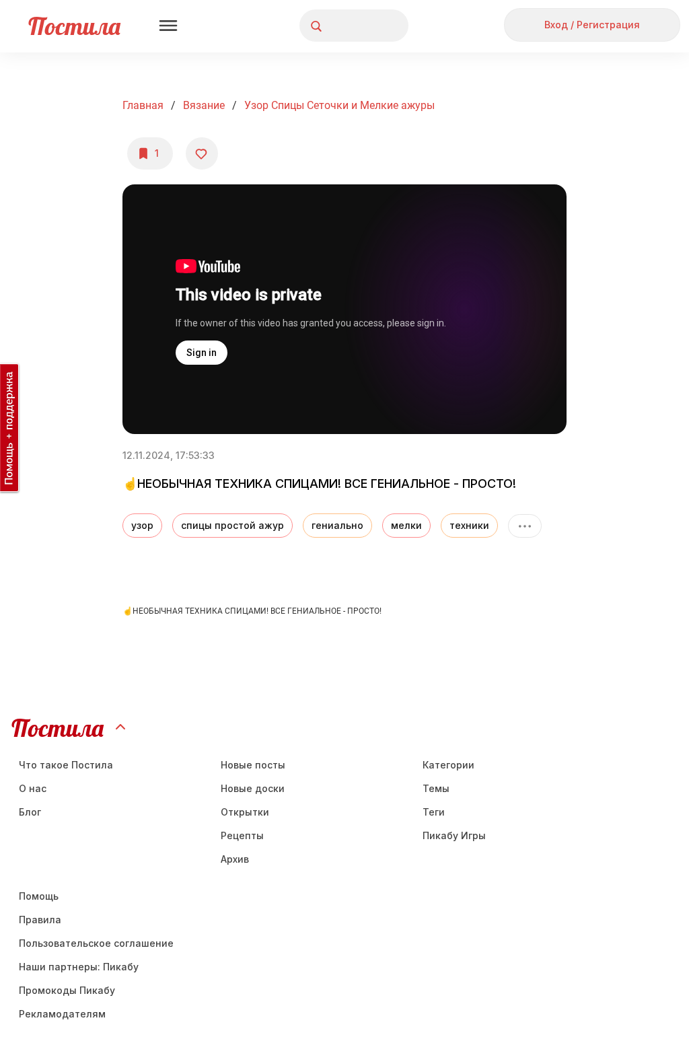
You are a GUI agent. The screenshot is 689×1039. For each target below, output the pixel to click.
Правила (40, 919)
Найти (347, 26)
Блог (30, 812)
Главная (143, 105)
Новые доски (253, 788)
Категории (448, 765)
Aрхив (235, 859)
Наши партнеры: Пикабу (79, 966)
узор (142, 525)
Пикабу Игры (454, 835)
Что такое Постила (66, 765)
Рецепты (242, 835)
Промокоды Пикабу (67, 990)
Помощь (39, 896)
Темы (436, 788)
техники (469, 525)
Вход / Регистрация (592, 24)
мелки (406, 525)
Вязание (204, 105)
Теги (434, 812)
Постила (74, 26)
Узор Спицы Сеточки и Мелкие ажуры (339, 105)
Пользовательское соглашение (96, 943)
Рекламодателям (62, 1013)
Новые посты (253, 765)
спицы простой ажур (232, 525)
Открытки (245, 812)
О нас (32, 788)
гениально (337, 525)
